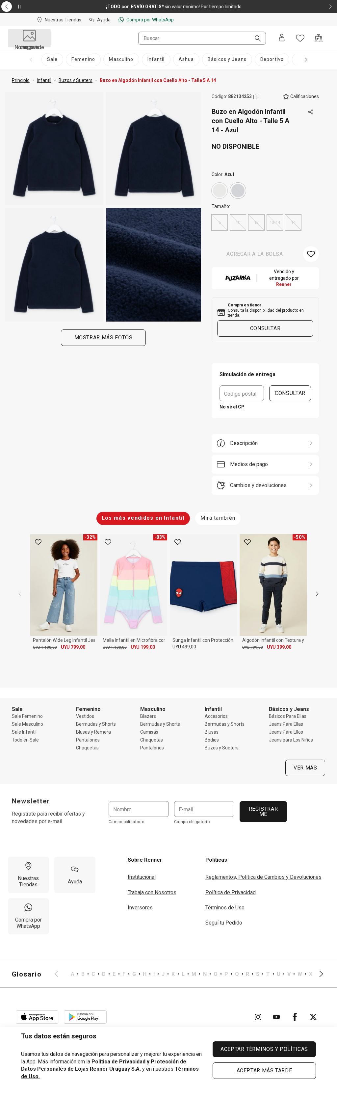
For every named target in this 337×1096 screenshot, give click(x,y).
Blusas (212, 732)
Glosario (27, 974)
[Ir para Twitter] (313, 1017)
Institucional (142, 877)
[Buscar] (255, 39)
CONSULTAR (290, 393)
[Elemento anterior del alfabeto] (60, 974)
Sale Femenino (27, 716)
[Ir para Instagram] (258, 1017)
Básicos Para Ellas (287, 716)
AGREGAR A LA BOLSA (254, 254)
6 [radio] (220, 222)
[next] (317, 594)
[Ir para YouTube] (276, 1017)
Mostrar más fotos (103, 337)
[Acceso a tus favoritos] (300, 38)
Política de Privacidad (230, 892)
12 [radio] (256, 222)
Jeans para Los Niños (291, 740)
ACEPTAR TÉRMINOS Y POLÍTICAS (264, 1049)
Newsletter (31, 801)
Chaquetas (87, 747)
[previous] (20, 594)
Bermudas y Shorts (96, 724)
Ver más (305, 768)
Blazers (148, 716)
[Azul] (238, 190)
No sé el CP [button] (232, 406)
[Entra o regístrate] (282, 38)
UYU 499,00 (184, 646)
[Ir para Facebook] (295, 1017)
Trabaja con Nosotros (152, 892)
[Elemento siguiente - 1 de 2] (330, 6)
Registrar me (263, 811)
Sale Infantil (24, 732)
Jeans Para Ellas (286, 724)
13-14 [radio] (275, 222)
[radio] (219, 190)
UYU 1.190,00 (45, 647)
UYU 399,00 (279, 647)
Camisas (149, 732)
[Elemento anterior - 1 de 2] (6, 6)
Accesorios (216, 716)
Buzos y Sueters (222, 747)
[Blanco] (219, 190)
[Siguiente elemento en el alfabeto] (317, 974)
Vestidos (85, 716)
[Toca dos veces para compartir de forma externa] (311, 112)
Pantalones (88, 740)
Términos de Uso (225, 907)
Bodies (212, 740)
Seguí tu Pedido (223, 923)
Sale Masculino (27, 724)
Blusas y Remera (93, 732)
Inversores (140, 907)
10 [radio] (238, 222)
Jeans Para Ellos (286, 732)
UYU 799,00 (73, 647)
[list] (188, 974)
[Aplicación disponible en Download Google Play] (85, 1017)
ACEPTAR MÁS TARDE (264, 1070)
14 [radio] (293, 222)
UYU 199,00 (143, 647)
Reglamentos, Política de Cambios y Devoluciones (263, 877)
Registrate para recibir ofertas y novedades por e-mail (48, 817)
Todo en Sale (25, 740)
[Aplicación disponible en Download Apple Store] (37, 1017)
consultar (265, 328)
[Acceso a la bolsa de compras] (318, 38)
